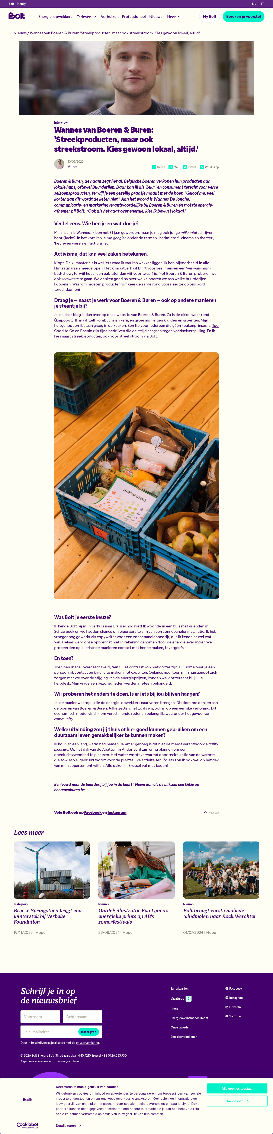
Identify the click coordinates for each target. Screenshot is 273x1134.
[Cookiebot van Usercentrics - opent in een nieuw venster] (27, 1125)
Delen (161, 167)
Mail (176, 167)
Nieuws (155, 16)
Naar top (214, 812)
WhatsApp (212, 167)
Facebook (93, 812)
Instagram (116, 812)
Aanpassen (235, 1101)
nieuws (20, 32)
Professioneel (134, 16)
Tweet (192, 167)
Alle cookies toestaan (237, 1088)
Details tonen (66, 1125)
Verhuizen (110, 16)
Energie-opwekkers (55, 16)
